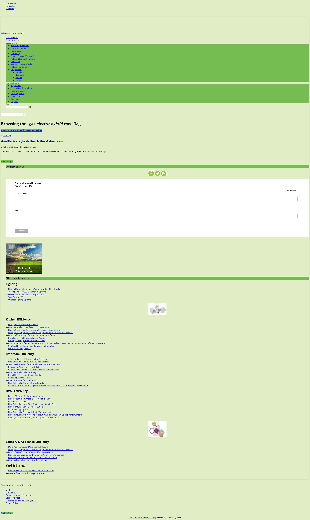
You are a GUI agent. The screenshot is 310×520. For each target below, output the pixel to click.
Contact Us (11, 3)
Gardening (15, 53)
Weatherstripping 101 (18, 409)
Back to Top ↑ (7, 161)
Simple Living (17, 69)
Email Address (21, 193)
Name (17, 211)
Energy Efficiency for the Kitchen (23, 324)
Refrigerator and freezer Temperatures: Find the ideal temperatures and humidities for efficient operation (56, 343)
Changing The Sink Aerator (20, 377)
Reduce (19, 77)
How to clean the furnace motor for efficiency (29, 398)
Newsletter (11, 6)
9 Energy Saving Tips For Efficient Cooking (27, 340)
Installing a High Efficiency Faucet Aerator (27, 338)
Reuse (18, 80)
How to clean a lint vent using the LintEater (27, 460)
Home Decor (16, 51)
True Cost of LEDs (16, 297)
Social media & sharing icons (142, 517)
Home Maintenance (20, 48)
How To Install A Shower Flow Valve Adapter (28, 383)
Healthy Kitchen (13, 83)
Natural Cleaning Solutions (23, 59)
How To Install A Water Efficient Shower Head (28, 361)
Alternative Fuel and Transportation (21, 130)
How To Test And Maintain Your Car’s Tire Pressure (31, 470)
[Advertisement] (155, 25)
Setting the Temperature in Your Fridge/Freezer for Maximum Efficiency (40, 332)
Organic (14, 101)
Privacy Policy (12, 503)
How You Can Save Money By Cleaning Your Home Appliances (36, 455)
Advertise (10, 8)
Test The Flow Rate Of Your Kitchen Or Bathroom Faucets (34, 364)
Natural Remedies (19, 67)
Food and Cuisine (18, 91)
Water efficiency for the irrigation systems (27, 473)
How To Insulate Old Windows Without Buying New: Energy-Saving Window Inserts (45, 414)
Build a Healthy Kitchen (21, 88)
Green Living (11, 43)
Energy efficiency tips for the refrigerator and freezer (32, 335)
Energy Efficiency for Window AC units (25, 396)
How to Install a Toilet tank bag (22, 372)
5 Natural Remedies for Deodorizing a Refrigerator (31, 346)
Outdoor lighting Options (19, 299)
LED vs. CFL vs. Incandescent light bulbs (26, 294)
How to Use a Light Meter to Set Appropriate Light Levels (34, 289)
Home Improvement (20, 45)
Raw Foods (15, 99)
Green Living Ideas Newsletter (19, 495)
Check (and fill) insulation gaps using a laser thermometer (34, 417)
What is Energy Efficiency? (22, 56)
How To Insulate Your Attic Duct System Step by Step (32, 404)
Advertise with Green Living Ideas (21, 500)
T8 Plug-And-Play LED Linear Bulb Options (27, 291)
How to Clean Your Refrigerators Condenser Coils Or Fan (34, 330)
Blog (8, 489)
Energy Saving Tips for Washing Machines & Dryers (31, 452)
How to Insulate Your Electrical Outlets (25, 406)
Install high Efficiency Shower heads (24, 375)
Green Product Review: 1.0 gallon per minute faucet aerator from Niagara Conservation (48, 385)
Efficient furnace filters (18, 401)
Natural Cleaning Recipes (19, 348)
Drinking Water (17, 93)
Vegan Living (16, 85)
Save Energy (21, 72)
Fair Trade (15, 61)
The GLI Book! (12, 37)
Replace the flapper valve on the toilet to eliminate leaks (33, 369)
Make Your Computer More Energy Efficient (28, 447)
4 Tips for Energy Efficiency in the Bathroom (28, 359)
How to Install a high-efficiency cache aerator (28, 327)
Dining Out (15, 96)
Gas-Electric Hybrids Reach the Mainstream (32, 141)
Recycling (20, 75)
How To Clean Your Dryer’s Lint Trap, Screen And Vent (32, 457)
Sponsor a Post (13, 40)
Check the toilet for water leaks (22, 380)
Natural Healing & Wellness (23, 64)
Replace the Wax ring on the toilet (23, 367)
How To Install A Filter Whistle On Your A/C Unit (29, 412)
